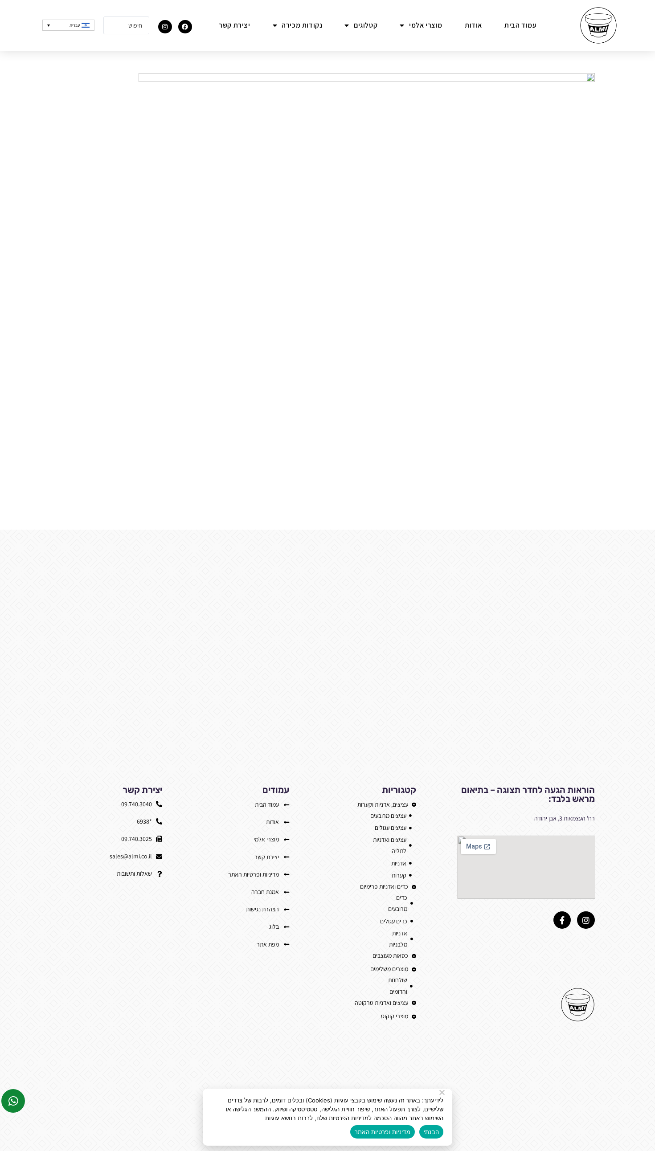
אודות (473, 25)
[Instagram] (165, 27)
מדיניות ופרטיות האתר (382, 1131)
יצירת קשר (234, 25)
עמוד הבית (520, 25)
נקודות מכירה (302, 25)
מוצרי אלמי (425, 25)
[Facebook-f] (562, 920)
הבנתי (431, 1131)
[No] (442, 1092)
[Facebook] (185, 27)
